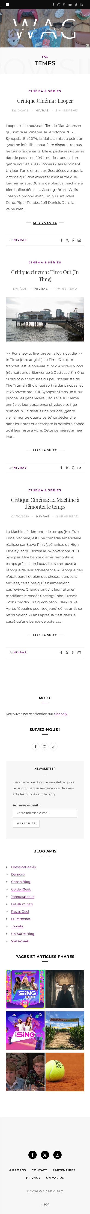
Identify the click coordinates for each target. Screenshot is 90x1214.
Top (46, 1204)
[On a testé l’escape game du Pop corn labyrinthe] (64, 1031)
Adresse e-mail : (26, 805)
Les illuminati (22, 904)
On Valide (55, 1177)
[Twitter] (67, 240)
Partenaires (64, 1170)
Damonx (18, 874)
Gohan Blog (20, 882)
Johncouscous (22, 897)
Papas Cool (20, 911)
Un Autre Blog (22, 934)
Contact (39, 1170)
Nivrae (42, 110)
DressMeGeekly (23, 867)
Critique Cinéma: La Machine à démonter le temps (45, 503)
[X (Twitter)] (45, 1155)
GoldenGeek (21, 889)
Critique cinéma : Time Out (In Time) (45, 275)
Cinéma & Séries (45, 91)
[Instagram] (57, 1155)
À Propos (17, 1170)
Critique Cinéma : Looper (45, 100)
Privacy (33, 1177)
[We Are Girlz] (45, 28)
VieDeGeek (20, 941)
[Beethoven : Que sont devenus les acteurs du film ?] (25, 1073)
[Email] (79, 240)
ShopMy (60, 714)
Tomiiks (17, 926)
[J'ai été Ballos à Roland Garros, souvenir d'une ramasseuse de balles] (64, 1073)
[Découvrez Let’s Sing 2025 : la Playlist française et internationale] (25, 1031)
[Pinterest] (73, 240)
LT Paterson (20, 919)
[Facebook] (61, 240)
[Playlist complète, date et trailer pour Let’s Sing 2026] (25, 990)
